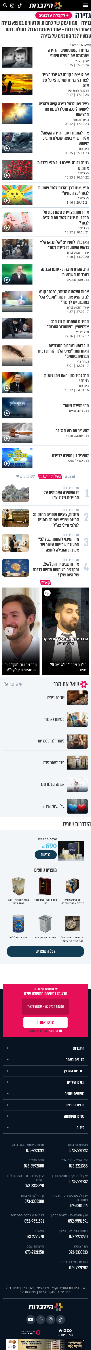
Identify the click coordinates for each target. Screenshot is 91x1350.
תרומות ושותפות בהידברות (28, 1142)
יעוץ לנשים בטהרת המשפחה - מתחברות (69, 1195)
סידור (81, 1126)
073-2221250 (34, 1250)
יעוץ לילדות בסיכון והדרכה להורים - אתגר (24, 1175)
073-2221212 (35, 1148)
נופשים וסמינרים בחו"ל (74, 1260)
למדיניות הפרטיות (38, 1028)
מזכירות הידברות (78, 1142)
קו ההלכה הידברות (32, 1193)
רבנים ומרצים (75, 1103)
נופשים (39, 1229)
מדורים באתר (75, 1058)
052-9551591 (78, 1219)
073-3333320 (34, 1184)
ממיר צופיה (81, 1244)
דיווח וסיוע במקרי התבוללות (27, 1213)
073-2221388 (78, 1164)
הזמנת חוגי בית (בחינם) (73, 1229)
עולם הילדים (76, 1080)
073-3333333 (78, 1250)
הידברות (79, 1046)
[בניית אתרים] (65, 1328)
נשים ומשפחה (74, 1114)
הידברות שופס (35, 1244)
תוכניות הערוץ (74, 1069)
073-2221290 (78, 1235)
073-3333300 (34, 1199)
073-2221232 (78, 1179)
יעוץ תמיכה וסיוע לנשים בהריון (69, 1213)
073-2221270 (35, 1235)
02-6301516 (79, 1203)
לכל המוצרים (46, 949)
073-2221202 (78, 1266)
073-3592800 (34, 1164)
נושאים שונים (74, 1092)
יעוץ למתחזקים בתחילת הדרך (69, 1173)
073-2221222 (78, 1148)
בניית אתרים (65, 1333)
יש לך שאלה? (13, 682)
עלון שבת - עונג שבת (74, 1158)
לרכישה (46, 853)
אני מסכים (43, 1028)
